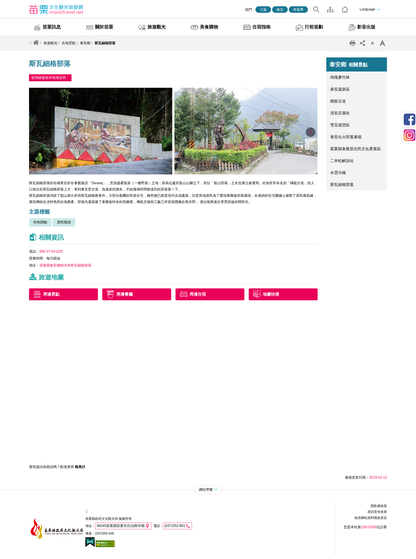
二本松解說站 (342, 161)
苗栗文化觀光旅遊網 (56, 9)
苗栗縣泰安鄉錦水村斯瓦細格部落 (65, 265)
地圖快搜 (271, 294)
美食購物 (209, 26)
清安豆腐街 (340, 113)
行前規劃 (314, 26)
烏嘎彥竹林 (340, 77)
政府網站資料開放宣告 (370, 518)
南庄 (279, 9)
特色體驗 (40, 222)
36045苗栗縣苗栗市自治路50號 (120, 526)
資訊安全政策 (377, 512)
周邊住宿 (198, 294)
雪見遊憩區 (340, 125)
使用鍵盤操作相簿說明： (50, 78)
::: (243, 9)
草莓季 (298, 9)
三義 (263, 9)
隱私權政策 (379, 506)
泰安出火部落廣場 (345, 137)
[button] (310, 132)
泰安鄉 (85, 43)
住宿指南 (261, 26)
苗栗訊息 (52, 26)
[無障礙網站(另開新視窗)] (105, 546)
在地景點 (69, 43)
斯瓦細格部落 (105, 43)
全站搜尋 (316, 9)
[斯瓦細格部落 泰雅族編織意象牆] (100, 173)
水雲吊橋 (338, 173)
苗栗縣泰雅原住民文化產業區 (355, 149)
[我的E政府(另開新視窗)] (90, 546)
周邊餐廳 (124, 294)
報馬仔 (80, 467)
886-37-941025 (51, 251)
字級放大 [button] (382, 43)
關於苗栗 (104, 26)
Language (367, 9)
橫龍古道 (338, 101)
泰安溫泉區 (340, 89)
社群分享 (362, 43)
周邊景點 (51, 294)
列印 (352, 43)
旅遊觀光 (157, 26)
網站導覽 (330, 9)
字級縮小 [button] (372, 43)
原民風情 (64, 222)
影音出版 (366, 26)
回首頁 (345, 9)
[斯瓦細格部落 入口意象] (246, 173)
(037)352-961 (174, 526)
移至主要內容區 (12, 3)
